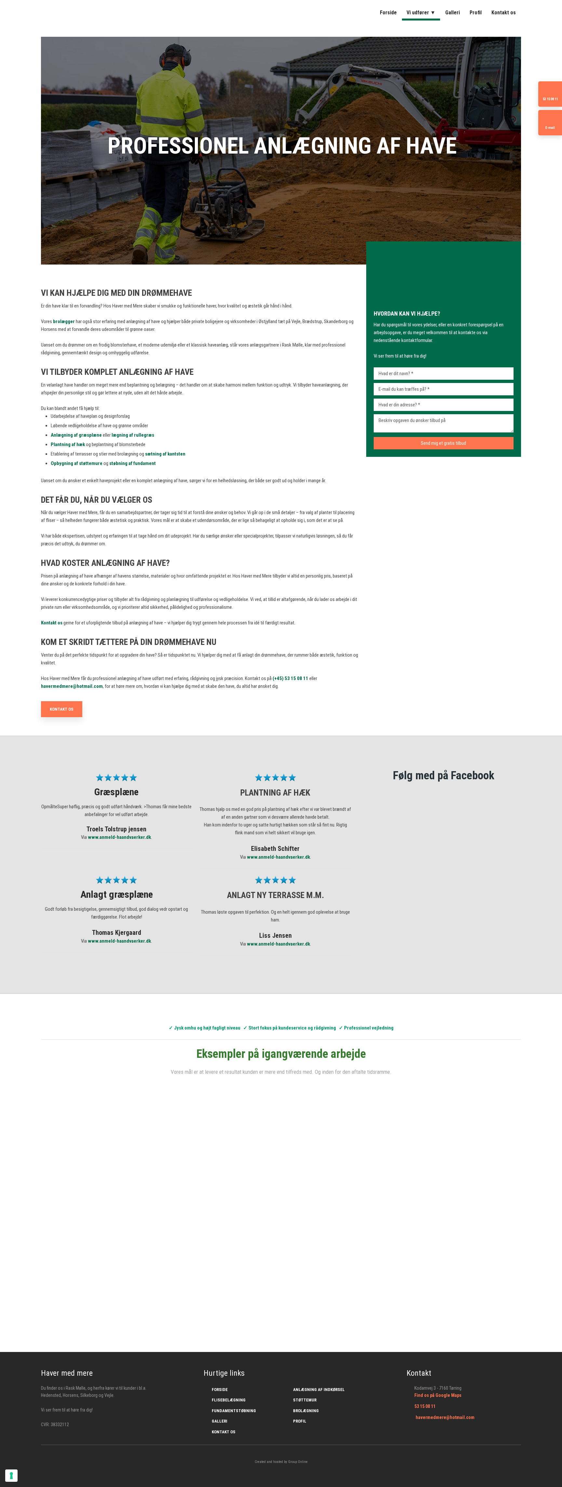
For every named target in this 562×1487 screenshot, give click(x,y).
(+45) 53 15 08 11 (290, 678)
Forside (388, 12)
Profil (476, 12)
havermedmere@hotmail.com (72, 686)
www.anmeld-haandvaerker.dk (119, 837)
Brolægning (306, 1410)
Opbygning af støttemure (76, 463)
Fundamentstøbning (234, 1410)
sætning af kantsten (165, 454)
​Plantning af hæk (68, 444)
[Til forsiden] (98, 12)
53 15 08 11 (424, 1406)
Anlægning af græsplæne (76, 435)
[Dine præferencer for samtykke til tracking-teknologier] (11, 1475)
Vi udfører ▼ (421, 12)
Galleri (452, 12)
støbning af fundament (132, 463)
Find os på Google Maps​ (438, 1395)
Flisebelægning (229, 1400)
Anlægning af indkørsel (319, 1389)
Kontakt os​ (62, 709)
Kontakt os (503, 12)
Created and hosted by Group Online (281, 1462)
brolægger (64, 321)
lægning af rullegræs (133, 435)
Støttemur (304, 1400)
